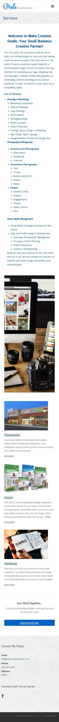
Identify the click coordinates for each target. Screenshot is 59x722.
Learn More (9, 522)
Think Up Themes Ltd (25, 716)
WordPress (50, 716)
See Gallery (9, 456)
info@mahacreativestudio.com (15, 659)
